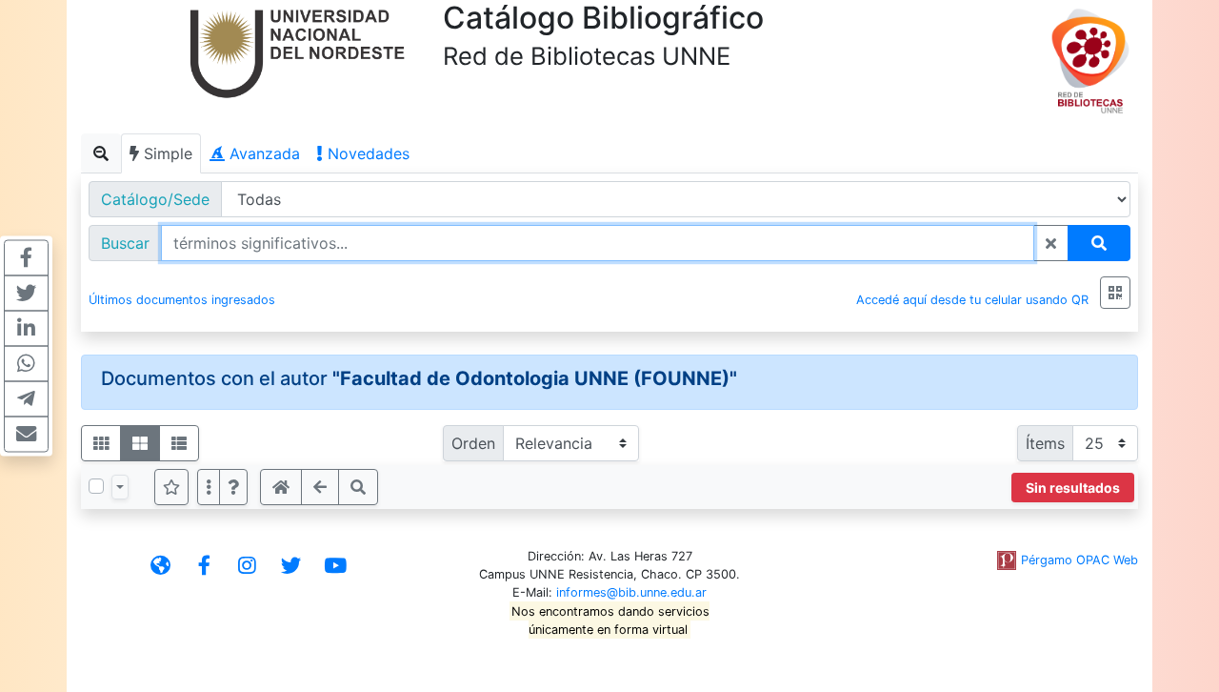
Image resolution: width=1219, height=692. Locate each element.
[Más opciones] (208, 487)
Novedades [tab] (366, 153)
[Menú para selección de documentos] (120, 487)
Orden (473, 443)
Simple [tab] (165, 153)
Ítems (1045, 443)
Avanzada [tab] (262, 153)
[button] (233, 487)
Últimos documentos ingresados (182, 300)
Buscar (125, 243)
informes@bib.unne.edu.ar (631, 592)
